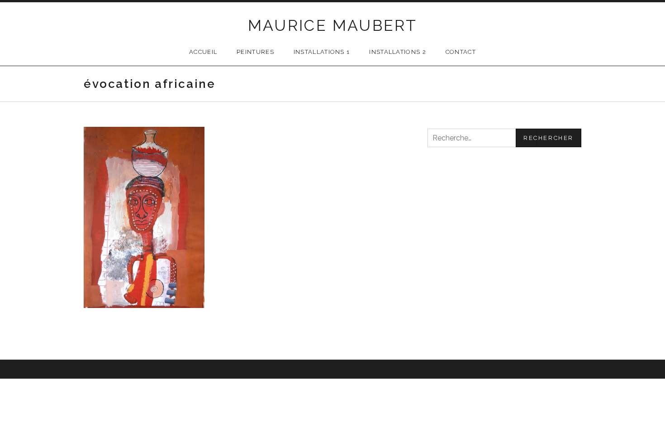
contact (461, 51)
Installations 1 (322, 51)
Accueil (203, 51)
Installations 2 (397, 51)
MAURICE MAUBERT (333, 25)
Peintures (255, 51)
